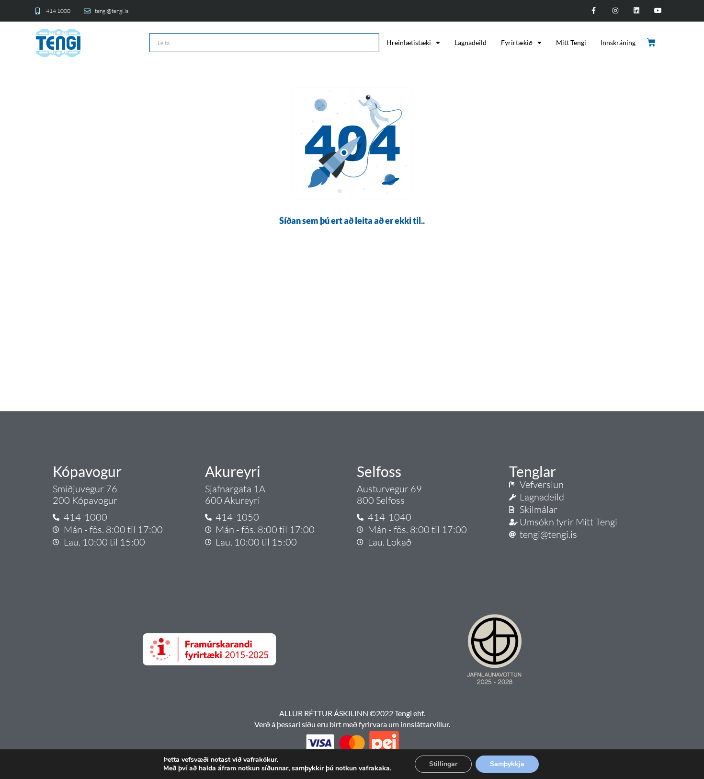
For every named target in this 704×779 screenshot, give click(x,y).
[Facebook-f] (593, 11)
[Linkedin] (636, 11)
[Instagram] (615, 11)
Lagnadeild (470, 42)
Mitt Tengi (571, 42)
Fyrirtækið (517, 42)
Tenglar (532, 471)
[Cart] (652, 43)
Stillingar (443, 763)
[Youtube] (658, 11)
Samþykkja (507, 763)
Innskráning (618, 42)
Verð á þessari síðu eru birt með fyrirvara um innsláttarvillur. (352, 724)
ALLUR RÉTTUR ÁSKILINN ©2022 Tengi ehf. (352, 713)
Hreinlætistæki (408, 42)
